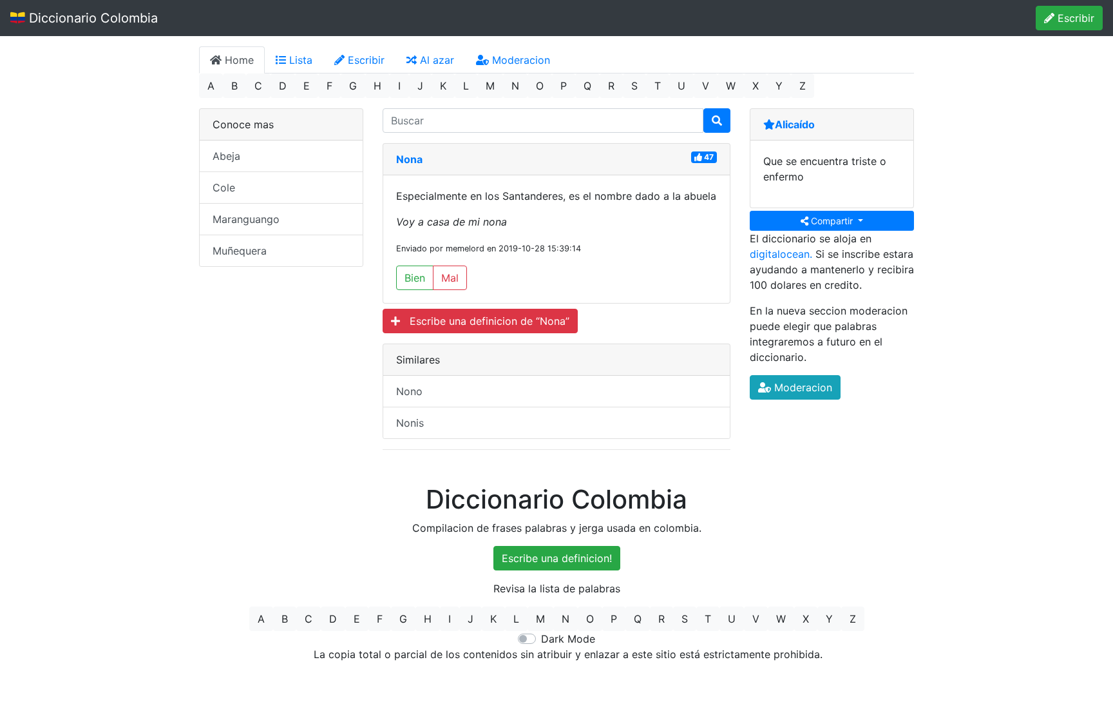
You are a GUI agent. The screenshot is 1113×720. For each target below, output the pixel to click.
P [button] (563, 85)
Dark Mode (568, 638)
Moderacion (519, 60)
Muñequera (240, 250)
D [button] (283, 85)
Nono (409, 391)
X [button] (755, 85)
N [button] (515, 85)
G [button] (353, 85)
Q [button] (587, 85)
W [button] (731, 85)
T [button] (657, 85)
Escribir (1074, 18)
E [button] (306, 85)
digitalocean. (781, 254)
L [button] (466, 85)
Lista (299, 60)
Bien (414, 277)
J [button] (420, 85)
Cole (224, 187)
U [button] (681, 85)
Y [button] (779, 85)
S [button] (634, 85)
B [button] (234, 85)
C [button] (258, 85)
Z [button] (802, 85)
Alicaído (795, 124)
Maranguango (246, 219)
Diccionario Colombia (91, 18)
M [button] (490, 85)
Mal (450, 277)
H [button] (377, 85)
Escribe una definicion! (557, 558)
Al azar (435, 60)
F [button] (329, 85)
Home (238, 60)
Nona (409, 159)
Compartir (831, 220)
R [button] (611, 85)
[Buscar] (716, 120)
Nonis (410, 422)
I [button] (399, 85)
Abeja (226, 156)
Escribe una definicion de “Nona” (484, 321)
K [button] (443, 85)
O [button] (540, 85)
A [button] (210, 85)
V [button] (705, 85)
